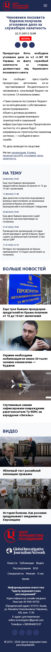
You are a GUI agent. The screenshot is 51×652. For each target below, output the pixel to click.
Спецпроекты (16, 573)
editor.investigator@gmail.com (26, 620)
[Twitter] (25, 45)
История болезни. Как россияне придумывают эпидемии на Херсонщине (25, 516)
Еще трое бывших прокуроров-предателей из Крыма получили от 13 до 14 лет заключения (25, 186)
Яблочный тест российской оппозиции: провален (21, 472)
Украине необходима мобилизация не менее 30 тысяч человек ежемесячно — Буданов (25, 360)
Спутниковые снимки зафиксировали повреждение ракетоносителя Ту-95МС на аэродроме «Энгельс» (23, 410)
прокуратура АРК (13, 155)
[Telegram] (32, 45)
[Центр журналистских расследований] (16, 6)
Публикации (27, 563)
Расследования (22, 568)
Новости (12, 563)
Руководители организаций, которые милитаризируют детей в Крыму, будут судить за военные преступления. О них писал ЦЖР (24, 235)
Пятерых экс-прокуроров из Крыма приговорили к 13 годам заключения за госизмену (24, 252)
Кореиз (31, 152)
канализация (18, 152)
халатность (9, 158)
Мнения (30, 573)
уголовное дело (33, 155)
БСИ (35, 568)
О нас (40, 573)
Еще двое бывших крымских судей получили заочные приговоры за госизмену (21, 219)
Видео (10, 431)
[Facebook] (18, 45)
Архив (25, 578)
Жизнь (25, 38)
